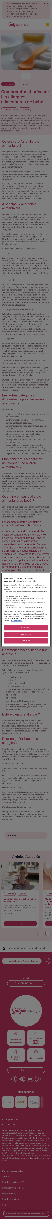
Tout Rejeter (26, 640)
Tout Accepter (26, 634)
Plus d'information (16, 620)
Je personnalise (26, 627)
